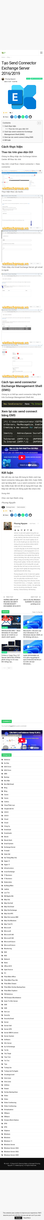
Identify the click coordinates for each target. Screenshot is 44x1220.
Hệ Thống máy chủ (10, 857)
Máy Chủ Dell (9, 903)
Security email (9, 1018)
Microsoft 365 (9, 934)
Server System (9, 1036)
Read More (27, 1218)
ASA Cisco (7, 766)
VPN (5, 1123)
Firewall (6, 850)
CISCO (6, 812)
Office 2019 (8, 966)
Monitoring (8, 948)
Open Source (8, 969)
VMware (7, 1113)
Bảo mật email (9, 784)
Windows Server (9, 1144)
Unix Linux (7, 1078)
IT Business (8, 875)
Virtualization (8, 1109)
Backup (6, 777)
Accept (18, 1218)
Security (7, 1015)
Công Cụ (7, 826)
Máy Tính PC (8, 924)
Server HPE (8, 1029)
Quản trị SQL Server (11, 1001)
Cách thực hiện (10, 126)
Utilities (6, 1085)
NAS (5, 952)
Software (7, 1039)
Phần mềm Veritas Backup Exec (14, 987)
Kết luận (7, 140)
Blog (28, 78)
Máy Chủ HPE (8, 913)
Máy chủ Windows (10, 920)
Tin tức (6, 1060)
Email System (8, 843)
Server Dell (8, 1025)
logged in (12, 726)
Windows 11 (8, 1141)
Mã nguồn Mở (8, 896)
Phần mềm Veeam (10, 983)
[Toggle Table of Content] (38, 123)
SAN (5, 1004)
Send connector (21, 507)
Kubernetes (8, 882)
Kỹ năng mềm (8, 885)
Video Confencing (10, 1102)
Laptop (6, 889)
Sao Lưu (7, 1011)
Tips (5, 1064)
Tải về (6, 1050)
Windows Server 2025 (11, 1155)
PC (5, 973)
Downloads (8, 833)
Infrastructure (9, 868)
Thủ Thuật (7, 1053)
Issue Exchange (9, 871)
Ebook (6, 836)
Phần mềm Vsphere (10, 990)
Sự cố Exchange (9, 1046)
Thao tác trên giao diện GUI (18, 129)
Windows (7, 1134)
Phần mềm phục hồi (11, 980)
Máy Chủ (7, 899)
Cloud (6, 819)
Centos (6, 801)
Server (6, 1022)
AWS (5, 774)
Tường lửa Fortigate (11, 1071)
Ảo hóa (4, 652)
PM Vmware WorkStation (12, 997)
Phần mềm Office (10, 976)
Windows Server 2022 (11, 1148)
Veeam (6, 1088)
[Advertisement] (22, 24)
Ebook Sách (8, 840)
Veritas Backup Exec (11, 1092)
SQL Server (8, 1043)
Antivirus (7, 759)
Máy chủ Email (9, 906)
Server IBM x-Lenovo (11, 1032)
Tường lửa (7, 1067)
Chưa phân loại (9, 805)
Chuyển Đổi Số (9, 809)
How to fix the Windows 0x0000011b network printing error (32, 602)
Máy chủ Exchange (36, 78)
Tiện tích (7, 1057)
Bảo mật (4, 627)
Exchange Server (10, 507)
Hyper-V (7, 861)
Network (7, 959)
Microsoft (7, 927)
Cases (6, 794)
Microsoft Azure (9, 941)
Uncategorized (9, 1074)
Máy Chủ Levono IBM (11, 917)
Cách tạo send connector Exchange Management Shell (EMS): (18, 133)
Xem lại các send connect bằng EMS (18, 137)
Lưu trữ (7, 892)
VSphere (7, 1130)
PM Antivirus (8, 994)
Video (6, 1095)
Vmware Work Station (11, 1120)
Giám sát (7, 854)
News (6, 962)
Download (7, 829)
